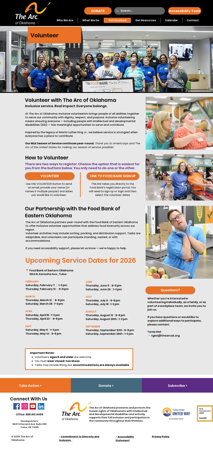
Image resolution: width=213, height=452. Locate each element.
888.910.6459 (34, 414)
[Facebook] (16, 406)
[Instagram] (24, 406)
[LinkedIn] (41, 406)
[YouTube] (33, 406)
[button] (184, 11)
